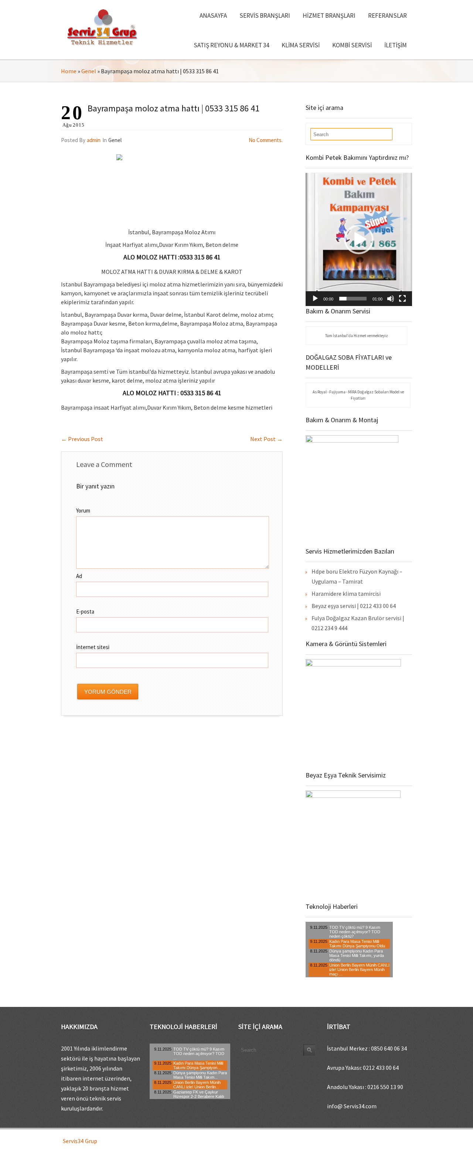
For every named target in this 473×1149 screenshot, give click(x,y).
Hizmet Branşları (329, 15)
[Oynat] (315, 298)
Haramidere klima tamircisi (346, 593)
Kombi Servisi (352, 45)
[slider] (353, 298)
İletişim (395, 45)
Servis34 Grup (80, 1141)
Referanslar (387, 15)
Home (68, 71)
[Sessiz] (390, 298)
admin (94, 140)
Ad (79, 575)
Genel (88, 71)
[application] (359, 239)
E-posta (85, 611)
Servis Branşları (264, 15)
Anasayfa (213, 15)
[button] (359, 239)
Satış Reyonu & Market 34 (231, 45)
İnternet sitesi (92, 647)
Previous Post (82, 439)
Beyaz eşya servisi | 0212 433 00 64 (354, 605)
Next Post (266, 439)
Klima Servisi (301, 45)
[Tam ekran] (402, 298)
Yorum (83, 510)
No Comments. (266, 140)
